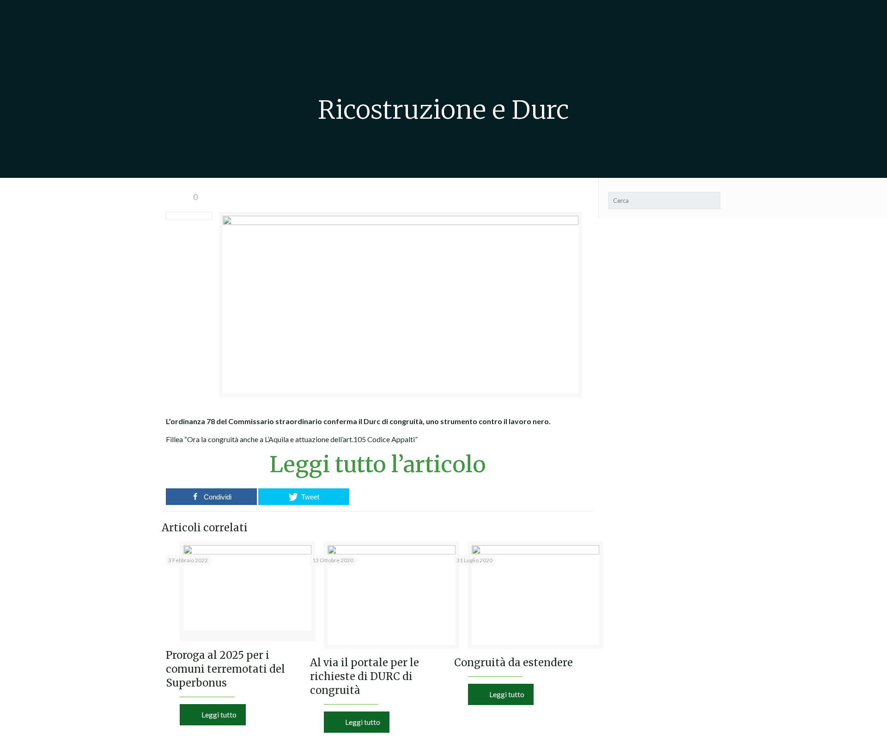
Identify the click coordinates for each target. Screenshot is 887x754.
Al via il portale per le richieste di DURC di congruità (364, 676)
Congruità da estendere (513, 662)
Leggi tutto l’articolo (377, 464)
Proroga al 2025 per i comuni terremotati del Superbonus (225, 669)
